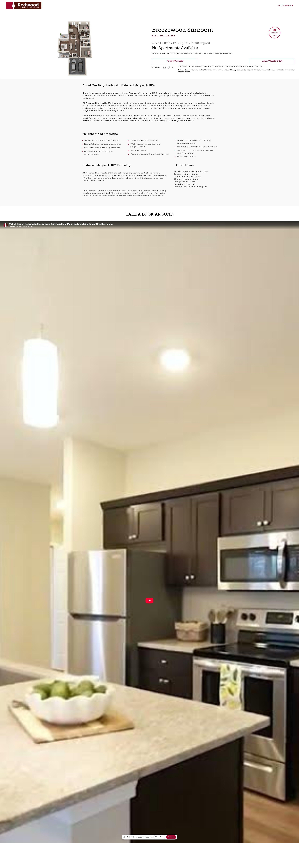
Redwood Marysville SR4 (163, 36)
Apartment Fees (272, 61)
